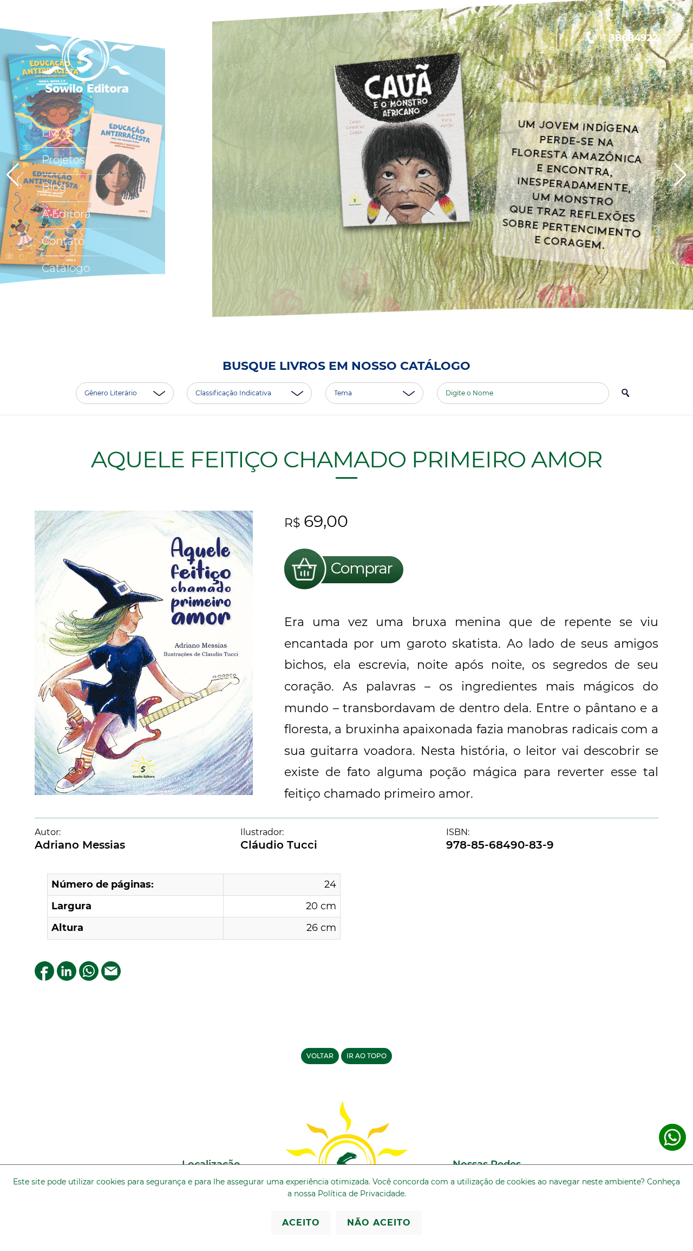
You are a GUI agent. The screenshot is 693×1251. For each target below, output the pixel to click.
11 (628, 38)
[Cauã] (346, 172)
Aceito (301, 1222)
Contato (63, 240)
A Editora (66, 213)
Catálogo (66, 268)
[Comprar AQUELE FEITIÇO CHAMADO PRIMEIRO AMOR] (343, 589)
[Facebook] (44, 976)
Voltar (320, 1056)
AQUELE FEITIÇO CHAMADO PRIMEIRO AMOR (346, 459)
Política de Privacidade (361, 1193)
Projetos (63, 159)
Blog (54, 186)
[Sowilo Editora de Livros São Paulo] (85, 90)
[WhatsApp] (89, 976)
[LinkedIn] (66, 976)
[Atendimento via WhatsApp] (672, 1148)
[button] (680, 175)
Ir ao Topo (366, 1056)
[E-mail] (111, 976)
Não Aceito (379, 1222)
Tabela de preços (87, 295)
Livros (57, 132)
